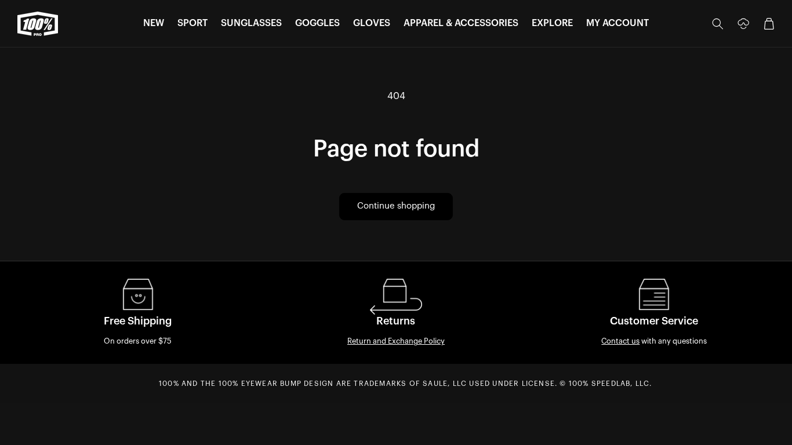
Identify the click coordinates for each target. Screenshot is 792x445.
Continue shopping (396, 206)
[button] (154, 23)
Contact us (620, 341)
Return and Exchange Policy (396, 341)
